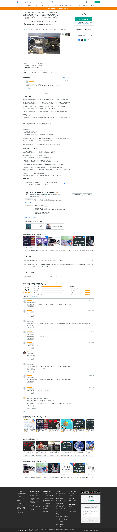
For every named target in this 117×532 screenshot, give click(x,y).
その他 (50, 72)
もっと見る (28, 88)
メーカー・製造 (40, 69)
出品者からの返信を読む (31, 383)
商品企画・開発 (45, 72)
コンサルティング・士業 (31, 12)
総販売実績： (49, 24)
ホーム (24, 12)
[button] (84, 35)
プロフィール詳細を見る (87, 191)
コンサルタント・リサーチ (36, 72)
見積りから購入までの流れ (84, 23)
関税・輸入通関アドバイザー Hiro (43, 192)
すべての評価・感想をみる (64, 77)
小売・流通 (34, 69)
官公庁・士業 (46, 69)
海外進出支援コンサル (53, 12)
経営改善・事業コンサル (42, 12)
